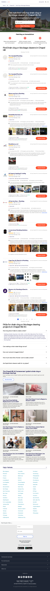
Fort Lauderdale (7, 502)
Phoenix (5, 473)
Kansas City (21, 489)
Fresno (4, 478)
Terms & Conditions (32, 583)
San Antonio (36, 497)
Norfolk (35, 502)
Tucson (4, 475)
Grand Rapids (21, 482)
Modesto (5, 484)
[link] (25, 57)
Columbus (20, 515)
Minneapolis (21, 484)
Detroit (20, 480)
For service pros (5, 561)
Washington (6, 500)
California (21, 581)
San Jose (5, 493)
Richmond (35, 504)
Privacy (18, 581)
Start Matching (25, 26)
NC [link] (7, 5)
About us (3, 568)
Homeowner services (6, 557)
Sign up (25, 536)
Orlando (5, 508)
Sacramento (6, 486)
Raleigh (20, 506)
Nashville (35, 484)
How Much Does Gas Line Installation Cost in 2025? (13, 454)
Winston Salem (21, 508)
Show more (44, 126)
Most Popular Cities (6, 523)
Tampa (4, 511)
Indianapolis (6, 517)
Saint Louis (20, 491)
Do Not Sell (26, 581)
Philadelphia (36, 475)
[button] (12, 131)
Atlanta (5, 513)
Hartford (5, 497)
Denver (5, 495)
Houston (35, 495)
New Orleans (21, 473)
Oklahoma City (21, 517)
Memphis (35, 482)
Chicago (5, 515)
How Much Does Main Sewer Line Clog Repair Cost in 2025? (35, 454)
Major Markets (7, 467)
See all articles (8, 379)
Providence (36, 480)
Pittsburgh (35, 478)
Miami (4, 506)
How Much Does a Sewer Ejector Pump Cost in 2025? (35, 427)
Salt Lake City (36, 500)
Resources (4, 564)
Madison (35, 511)
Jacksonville (6, 504)
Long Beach (6, 480)
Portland (35, 471)
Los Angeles (6, 482)
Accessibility (31, 581)
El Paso (35, 491)
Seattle (35, 508)
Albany (19, 495)
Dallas (34, 489)
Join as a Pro (41, 1)
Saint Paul (20, 486)
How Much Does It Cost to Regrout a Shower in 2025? (36, 399)
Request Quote (41, 69)
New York (20, 497)
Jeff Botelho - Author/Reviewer (10, 396)
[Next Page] (35, 319)
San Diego (5, 489)
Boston (20, 478)
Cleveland (20, 513)
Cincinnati (20, 511)
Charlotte (20, 502)
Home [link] (4, 5)
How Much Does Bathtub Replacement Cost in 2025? (11, 400)
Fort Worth (35, 493)
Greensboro (21, 504)
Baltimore (20, 475)
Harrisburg (35, 473)
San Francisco (6, 491)
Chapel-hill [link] (12, 5)
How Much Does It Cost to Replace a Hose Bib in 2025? (13, 427)
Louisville (20, 471)
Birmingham (6, 471)
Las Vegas (20, 493)
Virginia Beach (36, 506)
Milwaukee (35, 513)
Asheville (20, 500)
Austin (34, 486)
